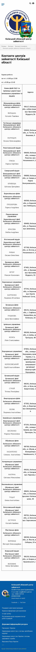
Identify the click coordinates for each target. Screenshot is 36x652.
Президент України (8, 628)
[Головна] (18, 23)
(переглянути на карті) (18, 598)
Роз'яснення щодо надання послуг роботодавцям (13, 617)
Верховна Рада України (10, 641)
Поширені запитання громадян (12, 608)
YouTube (23, 602)
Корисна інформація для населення (14, 611)
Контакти (10, 46)
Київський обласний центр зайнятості (19, 40)
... (3, 644)
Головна (4, 46)
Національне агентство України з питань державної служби (16, 637)
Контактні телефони (21, 46)
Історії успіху (6, 614)
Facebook (14, 602)
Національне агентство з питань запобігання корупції (17, 632)
